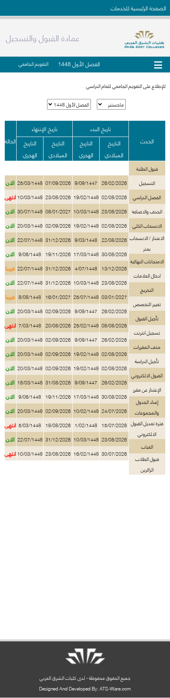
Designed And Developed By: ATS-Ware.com (85, 688)
